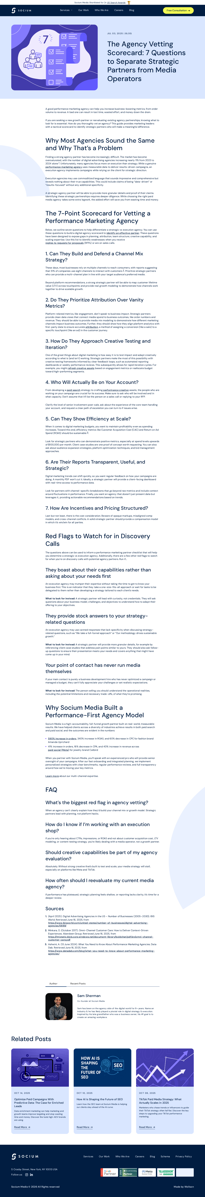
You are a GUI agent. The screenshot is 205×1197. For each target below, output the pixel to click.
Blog (131, 10)
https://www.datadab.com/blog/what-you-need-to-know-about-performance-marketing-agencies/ (101, 952)
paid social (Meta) (58, 750)
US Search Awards (116, 2)
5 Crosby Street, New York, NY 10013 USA (34, 1169)
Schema (165, 1156)
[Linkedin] (31, 1174)
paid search (73, 390)
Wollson (189, 1186)
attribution (92, 327)
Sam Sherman (89, 995)
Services (88, 1156)
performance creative (116, 390)
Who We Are (101, 10)
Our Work (83, 10)
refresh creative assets (81, 368)
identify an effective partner (123, 233)
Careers (118, 10)
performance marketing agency (63, 167)
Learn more (52, 776)
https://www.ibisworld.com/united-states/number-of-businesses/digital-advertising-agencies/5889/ (98, 924)
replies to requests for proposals (64, 243)
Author (53, 983)
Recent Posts (78, 983)
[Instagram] (26, 1174)
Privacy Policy (184, 1156)
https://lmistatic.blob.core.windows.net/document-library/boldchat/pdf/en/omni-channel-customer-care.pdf (100, 938)
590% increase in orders (62, 738)
